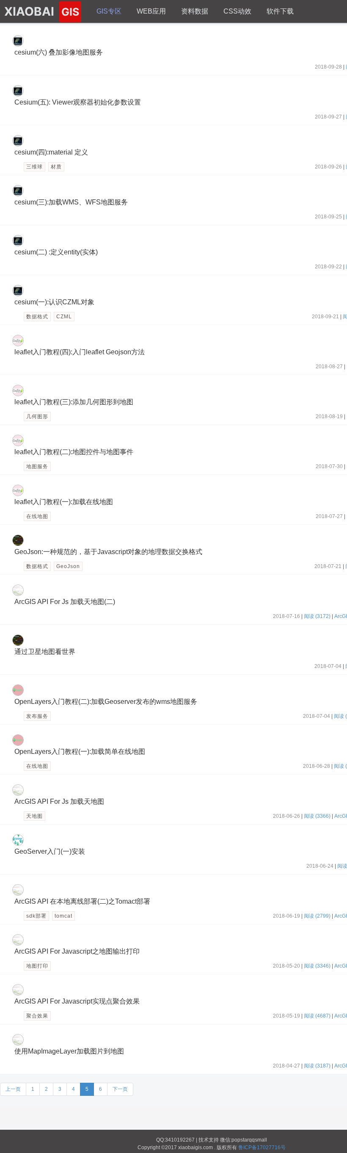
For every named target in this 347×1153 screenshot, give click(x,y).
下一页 (120, 1089)
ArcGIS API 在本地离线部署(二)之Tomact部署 (82, 901)
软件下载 (280, 11)
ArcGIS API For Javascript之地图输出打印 (77, 951)
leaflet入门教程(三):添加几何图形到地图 (73, 401)
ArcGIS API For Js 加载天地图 (59, 801)
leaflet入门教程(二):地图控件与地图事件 (73, 451)
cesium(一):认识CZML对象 (54, 302)
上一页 (13, 1089)
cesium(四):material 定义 (51, 152)
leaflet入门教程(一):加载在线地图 (63, 501)
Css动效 (237, 11)
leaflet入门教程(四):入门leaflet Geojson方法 (79, 352)
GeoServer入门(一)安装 (49, 851)
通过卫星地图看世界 (44, 651)
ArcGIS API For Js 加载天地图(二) (64, 601)
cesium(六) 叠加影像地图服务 (58, 52)
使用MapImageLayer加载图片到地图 (69, 1051)
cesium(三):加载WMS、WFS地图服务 (71, 202)
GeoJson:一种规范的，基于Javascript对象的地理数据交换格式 (108, 551)
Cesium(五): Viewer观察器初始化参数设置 (77, 102)
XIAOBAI (41, 11)
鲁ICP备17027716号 (262, 1147)
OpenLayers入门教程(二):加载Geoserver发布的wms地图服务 (105, 701)
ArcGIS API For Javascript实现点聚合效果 (77, 1001)
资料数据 (194, 11)
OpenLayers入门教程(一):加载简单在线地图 (79, 751)
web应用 (151, 11)
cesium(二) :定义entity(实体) (56, 252)
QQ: (160, 1140)
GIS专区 (108, 11)
